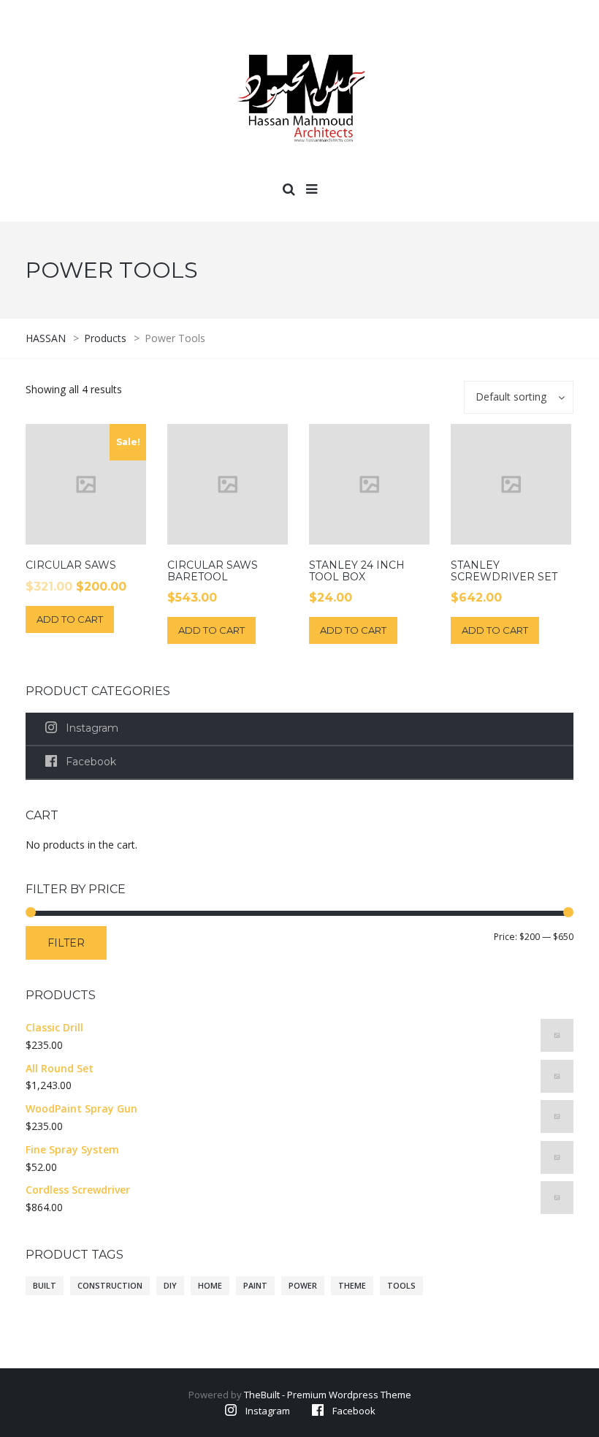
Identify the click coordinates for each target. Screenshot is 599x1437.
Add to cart (70, 619)
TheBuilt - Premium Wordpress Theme (327, 1394)
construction (109, 1286)
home (210, 1286)
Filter (66, 942)
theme (352, 1286)
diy (170, 1286)
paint (255, 1286)
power (303, 1286)
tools (401, 1286)
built (44, 1286)
